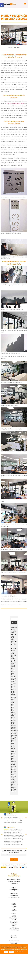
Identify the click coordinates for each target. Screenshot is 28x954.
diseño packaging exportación (13, 725)
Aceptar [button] (6, 951)
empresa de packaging (14, 732)
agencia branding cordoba (13, 652)
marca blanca (12, 759)
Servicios (14, 904)
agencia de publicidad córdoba (13, 657)
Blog (14, 907)
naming (13, 763)
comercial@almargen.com (14, 897)
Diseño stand (14, 927)
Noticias (13, 643)
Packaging (13, 644)
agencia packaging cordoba (13, 662)
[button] (2, 5)
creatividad (13, 679)
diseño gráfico (12, 705)
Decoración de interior (14, 928)
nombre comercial (13, 765)
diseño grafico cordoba (13, 701)
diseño (12, 688)
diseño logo (12, 708)
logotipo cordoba (13, 749)
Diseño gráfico (14, 924)
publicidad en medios (13, 790)
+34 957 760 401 (14, 884)
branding (13, 671)
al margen (13, 665)
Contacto (14, 906)
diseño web (13, 728)
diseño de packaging (13, 696)
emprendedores (14, 730)
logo (12, 745)
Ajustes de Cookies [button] (19, 951)
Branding (13, 629)
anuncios (13, 666)
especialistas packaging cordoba (14, 737)
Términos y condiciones (14, 941)
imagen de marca (13, 741)
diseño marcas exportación (13, 712)
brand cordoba (13, 669)
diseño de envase (13, 690)
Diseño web (14, 925)
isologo (12, 743)
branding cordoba (13, 674)
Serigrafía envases (14, 921)
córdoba (13, 681)
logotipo (13, 746)
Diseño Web (13, 641)
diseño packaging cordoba (13, 720)
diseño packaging (13, 716)
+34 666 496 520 (14, 895)
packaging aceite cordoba (13, 777)
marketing (13, 761)
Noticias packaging (13, 768)
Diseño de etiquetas (14, 922)
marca (12, 756)
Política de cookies (14, 943)
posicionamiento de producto (14, 786)
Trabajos (14, 903)
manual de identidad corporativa (13, 753)
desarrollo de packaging (13, 684)
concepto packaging (13, 677)
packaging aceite (13, 773)
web (26, 601)
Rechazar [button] (11, 951)
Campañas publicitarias (14, 930)
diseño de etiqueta (13, 693)
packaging (13, 771)
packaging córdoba (13, 781)
